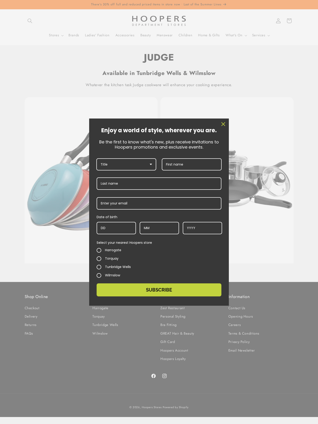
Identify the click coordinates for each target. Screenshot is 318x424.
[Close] (223, 124)
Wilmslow (112, 275)
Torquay (111, 258)
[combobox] (126, 164)
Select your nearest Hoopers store (124, 242)
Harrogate (113, 250)
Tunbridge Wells (118, 267)
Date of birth (107, 217)
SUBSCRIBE (159, 290)
